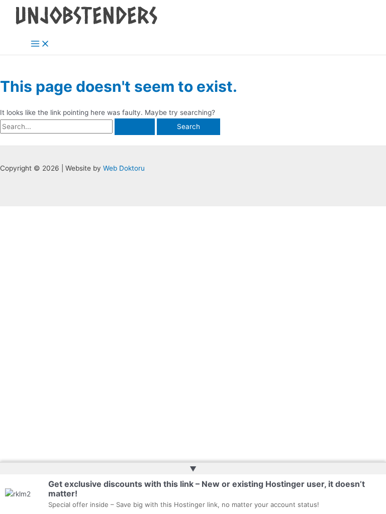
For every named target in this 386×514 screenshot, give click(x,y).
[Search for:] (78, 126)
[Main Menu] (40, 44)
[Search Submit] (135, 127)
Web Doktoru (124, 168)
